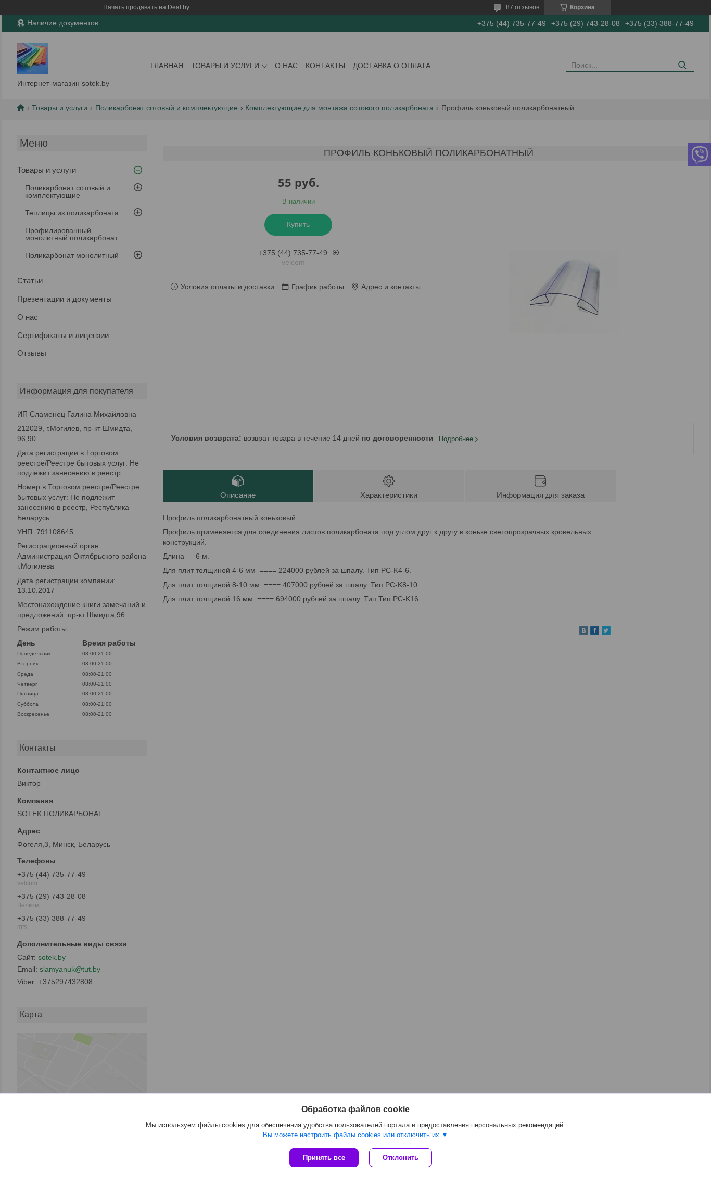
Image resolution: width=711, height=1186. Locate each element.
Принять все (324, 1158)
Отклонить (400, 1158)
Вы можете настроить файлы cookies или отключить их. (352, 1135)
